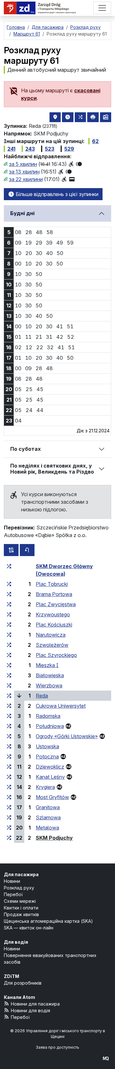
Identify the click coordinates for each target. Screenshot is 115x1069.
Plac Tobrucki (52, 584)
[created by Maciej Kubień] (106, 1058)
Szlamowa (48, 817)
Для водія (16, 942)
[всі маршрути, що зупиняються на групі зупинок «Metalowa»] (9, 827)
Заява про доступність (57, 1047)
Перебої (13, 894)
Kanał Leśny (50, 777)
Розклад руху (19, 887)
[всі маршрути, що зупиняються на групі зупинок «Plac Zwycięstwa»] (9, 604)
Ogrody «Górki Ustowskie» (67, 736)
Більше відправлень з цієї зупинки (56, 194)
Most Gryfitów (52, 797)
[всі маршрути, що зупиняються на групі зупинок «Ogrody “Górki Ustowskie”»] (9, 736)
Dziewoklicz (50, 767)
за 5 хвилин (23, 164)
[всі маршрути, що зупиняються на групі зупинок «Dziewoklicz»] (9, 767)
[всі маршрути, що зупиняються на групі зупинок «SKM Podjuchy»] (9, 838)
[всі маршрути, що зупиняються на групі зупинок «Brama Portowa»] (9, 594)
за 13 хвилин (24, 171)
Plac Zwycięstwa (56, 604)
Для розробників (23, 983)
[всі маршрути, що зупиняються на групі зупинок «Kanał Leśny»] (9, 777)
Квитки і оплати (21, 907)
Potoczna (47, 756)
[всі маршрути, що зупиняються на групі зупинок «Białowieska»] (9, 675)
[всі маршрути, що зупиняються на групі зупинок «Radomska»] (9, 716)
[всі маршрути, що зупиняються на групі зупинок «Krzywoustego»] (9, 614)
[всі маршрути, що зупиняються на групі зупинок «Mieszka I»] (9, 665)
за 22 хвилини (26, 179)
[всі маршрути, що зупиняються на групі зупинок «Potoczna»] (9, 756)
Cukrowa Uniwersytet (61, 706)
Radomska (48, 716)
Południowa (50, 726)
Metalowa (47, 827)
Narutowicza (50, 635)
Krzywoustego (53, 614)
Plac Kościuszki (54, 624)
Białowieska (50, 675)
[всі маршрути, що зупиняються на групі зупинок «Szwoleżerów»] (9, 645)
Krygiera (45, 787)
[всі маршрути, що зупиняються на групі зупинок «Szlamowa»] (9, 817)
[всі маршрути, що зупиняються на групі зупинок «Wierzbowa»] (9, 685)
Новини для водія (30, 1010)
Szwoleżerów (52, 645)
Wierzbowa (49, 685)
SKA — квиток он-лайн (28, 927)
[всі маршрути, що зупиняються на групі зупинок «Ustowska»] (9, 746)
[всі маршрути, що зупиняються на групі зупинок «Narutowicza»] (9, 635)
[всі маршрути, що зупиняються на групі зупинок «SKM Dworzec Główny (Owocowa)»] (9, 566)
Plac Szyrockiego (56, 655)
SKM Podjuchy (54, 838)
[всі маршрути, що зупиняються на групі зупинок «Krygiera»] (9, 787)
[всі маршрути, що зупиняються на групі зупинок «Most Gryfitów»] (9, 797)
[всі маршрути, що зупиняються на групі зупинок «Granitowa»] (9, 807)
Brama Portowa (54, 594)
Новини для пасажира (35, 1004)
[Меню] (102, 8)
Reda (42, 695)
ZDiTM (11, 976)
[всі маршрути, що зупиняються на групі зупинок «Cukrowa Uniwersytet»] (9, 706)
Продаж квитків (21, 914)
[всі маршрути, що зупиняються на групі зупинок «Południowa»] (9, 726)
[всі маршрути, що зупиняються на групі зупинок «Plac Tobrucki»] (9, 584)
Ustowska (47, 746)
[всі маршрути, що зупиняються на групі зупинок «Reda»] (9, 695)
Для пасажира (21, 874)
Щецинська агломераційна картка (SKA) (48, 921)
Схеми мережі (20, 901)
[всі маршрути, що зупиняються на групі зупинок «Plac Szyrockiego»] (9, 655)
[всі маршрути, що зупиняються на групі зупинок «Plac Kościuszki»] (9, 624)
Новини (12, 881)
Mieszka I (47, 665)
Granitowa (48, 807)
